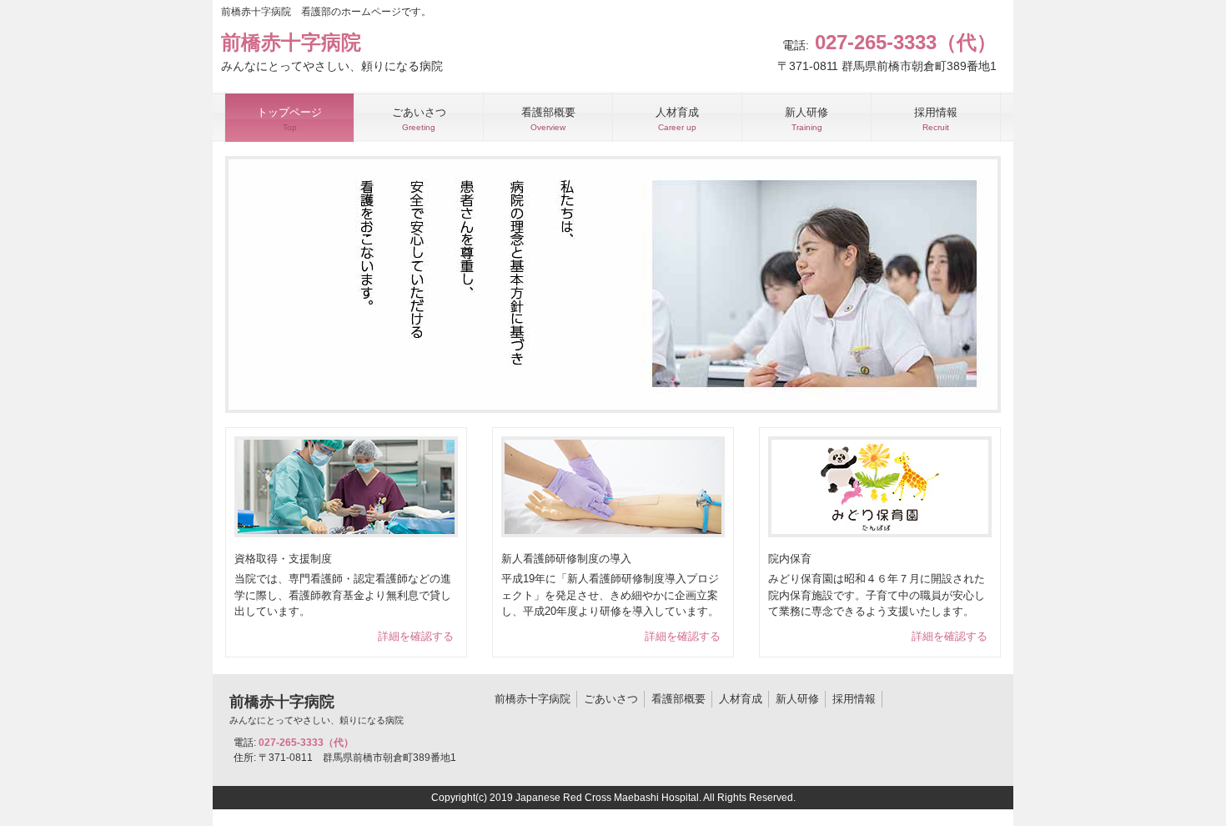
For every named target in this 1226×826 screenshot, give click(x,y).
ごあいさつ (611, 699)
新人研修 (797, 699)
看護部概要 (678, 699)
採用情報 (854, 699)
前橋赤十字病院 (532, 699)
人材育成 (740, 699)
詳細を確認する (416, 636)
